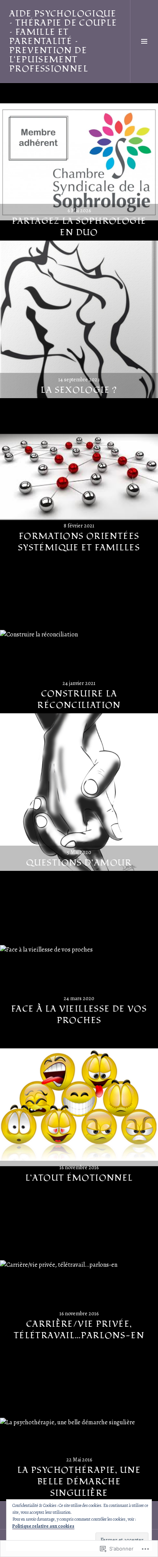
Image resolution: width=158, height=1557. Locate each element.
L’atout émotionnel (79, 1178)
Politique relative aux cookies (43, 1526)
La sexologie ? (79, 390)
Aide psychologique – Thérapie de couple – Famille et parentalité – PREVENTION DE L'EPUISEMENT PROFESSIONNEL (63, 41)
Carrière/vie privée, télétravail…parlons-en (79, 1329)
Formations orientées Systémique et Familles (79, 541)
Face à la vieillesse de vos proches (79, 1014)
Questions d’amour (79, 863)
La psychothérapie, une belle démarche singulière (79, 1481)
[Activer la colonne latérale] (144, 41)
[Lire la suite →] (79, 162)
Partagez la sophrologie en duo (79, 226)
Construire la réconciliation (78, 699)
